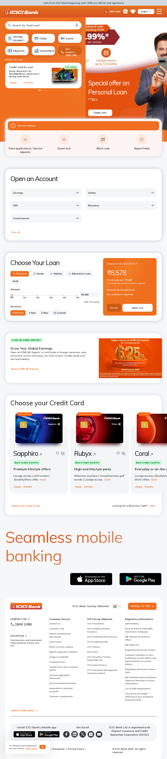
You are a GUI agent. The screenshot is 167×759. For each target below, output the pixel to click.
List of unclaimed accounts (62, 683)
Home (40, 273)
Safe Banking (132, 623)
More (154, 479)
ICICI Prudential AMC (97, 642)
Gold (15, 281)
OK (42, 747)
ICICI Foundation (95, 623)
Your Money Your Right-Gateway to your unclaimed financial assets (139, 696)
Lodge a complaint (58, 657)
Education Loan (81, 273)
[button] (43, 25)
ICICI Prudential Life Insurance (102, 637)
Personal (21, 273)
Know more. (32, 748)
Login (144, 11)
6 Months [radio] (18, 312)
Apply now (137, 307)
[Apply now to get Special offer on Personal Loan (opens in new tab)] (126, 73)
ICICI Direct (92, 652)
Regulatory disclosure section (140, 650)
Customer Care (56, 628)
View (152, 505)
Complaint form (57, 662)
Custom (61, 312)
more (43, 479)
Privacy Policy (76, 748)
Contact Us (55, 623)
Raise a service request (61, 647)
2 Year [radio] (44, 312)
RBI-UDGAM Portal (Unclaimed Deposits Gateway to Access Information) (140, 680)
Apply (13, 82)
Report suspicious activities (63, 652)
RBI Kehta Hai (132, 645)
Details (28, 82)
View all (15, 232)
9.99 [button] (129, 263)
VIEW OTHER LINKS (22, 710)
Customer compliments (61, 696)
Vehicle (58, 273)
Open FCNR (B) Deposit (25, 368)
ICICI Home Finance (97, 665)
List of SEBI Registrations (138, 688)
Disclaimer (59, 748)
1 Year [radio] (32, 312)
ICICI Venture (93, 647)
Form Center (55, 642)
